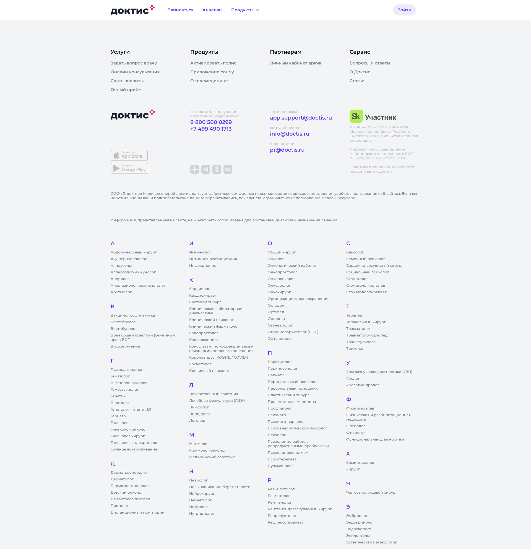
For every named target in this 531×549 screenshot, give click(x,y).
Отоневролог (280, 325)
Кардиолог (199, 289)
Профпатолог (280, 408)
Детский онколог (127, 492)
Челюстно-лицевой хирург (371, 492)
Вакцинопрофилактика (133, 315)
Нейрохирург (202, 493)
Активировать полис (213, 63)
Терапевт (355, 315)
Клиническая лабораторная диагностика (215, 311)
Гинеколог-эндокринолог (135, 443)
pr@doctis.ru (287, 150)
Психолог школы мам (288, 452)
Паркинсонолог (283, 368)
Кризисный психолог (209, 371)
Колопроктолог (203, 333)
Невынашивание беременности (219, 487)
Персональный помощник (293, 388)
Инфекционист (203, 265)
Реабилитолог (281, 489)
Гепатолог (120, 403)
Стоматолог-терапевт (366, 292)
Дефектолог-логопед (130, 499)
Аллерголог (122, 265)
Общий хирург (282, 252)
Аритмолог (121, 292)
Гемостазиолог (125, 389)
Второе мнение (125, 346)
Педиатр (276, 375)
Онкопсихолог (281, 279)
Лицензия (359, 149)
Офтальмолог (280, 338)
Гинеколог (120, 423)
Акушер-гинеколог (129, 259)
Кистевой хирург (205, 302)
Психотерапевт (282, 459)
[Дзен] (194, 169)
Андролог (120, 279)
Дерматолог (122, 479)
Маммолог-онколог (207, 450)
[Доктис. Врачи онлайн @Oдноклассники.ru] (216, 169)
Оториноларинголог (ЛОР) (293, 332)
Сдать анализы (127, 81)
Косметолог (200, 364)
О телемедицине (209, 81)
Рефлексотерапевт (285, 522)
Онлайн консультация (135, 72)
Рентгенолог (280, 502)
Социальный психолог (367, 272)
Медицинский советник (212, 457)
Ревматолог (279, 496)
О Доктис (360, 72)
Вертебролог (123, 322)
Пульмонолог (280, 466)
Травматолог (358, 329)
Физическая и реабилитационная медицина (378, 417)
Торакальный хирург (366, 322)
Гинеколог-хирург (128, 436)
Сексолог (355, 252)
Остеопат (276, 319)
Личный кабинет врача (295, 63)
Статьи (357, 81)
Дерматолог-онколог (130, 486)
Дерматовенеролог (129, 472)
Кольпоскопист (203, 340)
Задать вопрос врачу (134, 63)
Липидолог (199, 414)
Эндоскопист (358, 529)
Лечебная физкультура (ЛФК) (217, 400)
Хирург (353, 469)
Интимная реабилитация (213, 259)
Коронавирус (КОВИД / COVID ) (218, 357)
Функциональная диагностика (375, 439)
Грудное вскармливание (134, 449)
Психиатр (277, 415)
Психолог (277, 435)
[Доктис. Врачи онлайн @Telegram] (205, 169)
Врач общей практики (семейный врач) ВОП (143, 337)
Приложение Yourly (212, 72)
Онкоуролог (279, 285)
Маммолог (199, 444)
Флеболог (355, 426)
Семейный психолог (365, 259)
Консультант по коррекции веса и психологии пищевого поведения (221, 348)
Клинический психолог (211, 320)
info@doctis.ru (289, 134)
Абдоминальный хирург (134, 252)
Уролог (353, 378)
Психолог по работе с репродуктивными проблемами (298, 443)
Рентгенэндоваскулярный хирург (300, 509)
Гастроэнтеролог (127, 369)
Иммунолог (200, 252)
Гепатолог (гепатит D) (131, 409)
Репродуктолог (282, 516)
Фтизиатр (355, 433)
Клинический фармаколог (214, 326)
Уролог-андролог (362, 385)
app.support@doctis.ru (301, 118)
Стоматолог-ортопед (365, 285)
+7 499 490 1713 (211, 129)
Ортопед (276, 312)
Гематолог (120, 376)
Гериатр (118, 416)
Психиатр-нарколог (286, 421)
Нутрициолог (202, 513)
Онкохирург (279, 292)
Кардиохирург (203, 295)
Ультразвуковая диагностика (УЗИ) (379, 372)
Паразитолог (280, 362)
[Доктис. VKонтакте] (227, 169)
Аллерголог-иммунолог (133, 272)
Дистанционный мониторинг (138, 512)
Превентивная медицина (292, 402)
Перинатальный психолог (292, 382)
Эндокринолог (360, 522)
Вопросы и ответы (370, 63)
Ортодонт (277, 305)
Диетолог (120, 506)
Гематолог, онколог (129, 383)
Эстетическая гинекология (371, 542)
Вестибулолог (124, 329)
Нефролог (199, 507)
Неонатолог (200, 500)
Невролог (198, 480)
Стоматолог (357, 279)
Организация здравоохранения (298, 299)
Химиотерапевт (361, 462)
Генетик (118, 396)
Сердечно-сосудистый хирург (374, 265)
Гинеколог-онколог (129, 429)
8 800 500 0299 (211, 122)
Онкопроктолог (282, 272)
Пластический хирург (288, 395)
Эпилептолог (358, 536)
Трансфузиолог (360, 342)
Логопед (197, 420)
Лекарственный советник (213, 394)
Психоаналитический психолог (297, 428)
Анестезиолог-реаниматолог (138, 285)
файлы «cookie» (223, 193)
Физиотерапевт (361, 408)
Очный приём (126, 89)
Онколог (276, 259)
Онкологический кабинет (292, 265)
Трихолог (355, 348)
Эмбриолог (357, 516)
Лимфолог (199, 407)
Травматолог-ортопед (366, 335)
